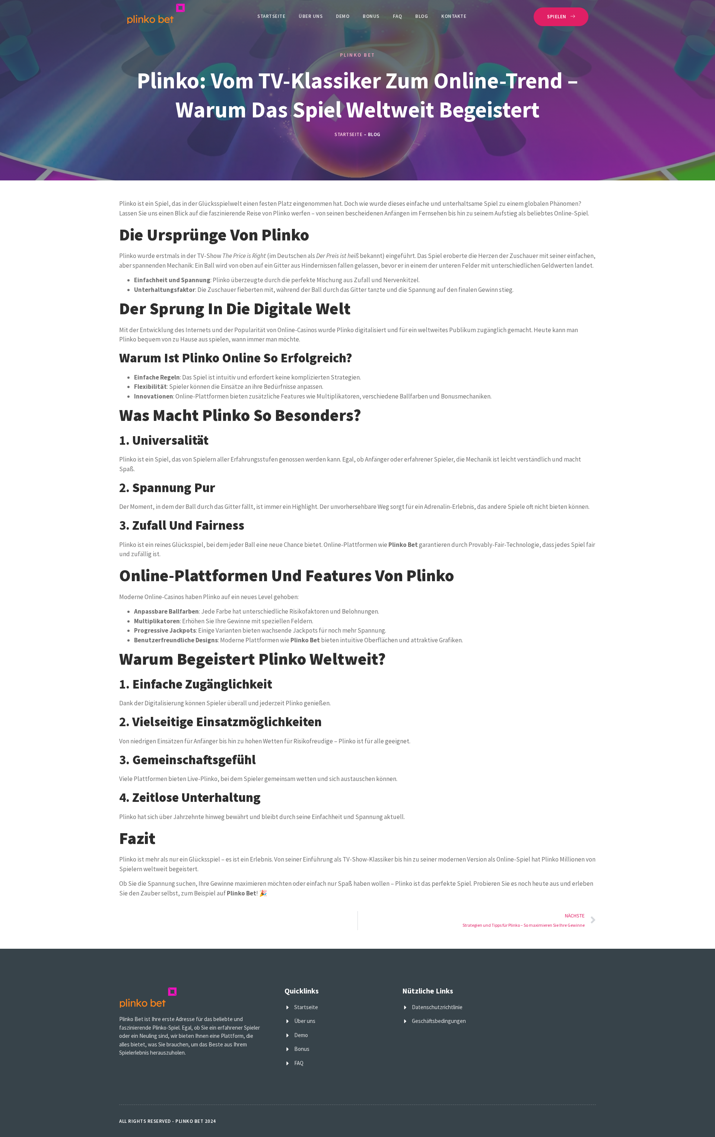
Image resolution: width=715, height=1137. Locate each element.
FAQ (397, 16)
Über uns (310, 16)
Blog (421, 16)
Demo (342, 16)
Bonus (371, 16)
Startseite (271, 16)
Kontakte (453, 16)
